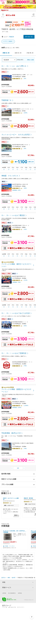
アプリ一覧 (4, 607)
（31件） (25, 229)
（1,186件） (26, 405)
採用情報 (20, 593)
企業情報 (4, 593)
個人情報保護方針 (12, 593)
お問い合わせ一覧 (12, 607)
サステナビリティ (20, 607)
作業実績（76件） (16, 282)
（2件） (25, 78)
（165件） (25, 112)
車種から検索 (30, 59)
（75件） (25, 365)
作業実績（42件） (16, 190)
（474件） (25, 280)
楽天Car (3, 577)
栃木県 (13, 577)
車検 (9, 577)
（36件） (25, 188)
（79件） (25, 448)
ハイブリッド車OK (7, 41)
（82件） (25, 325)
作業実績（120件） (17, 407)
